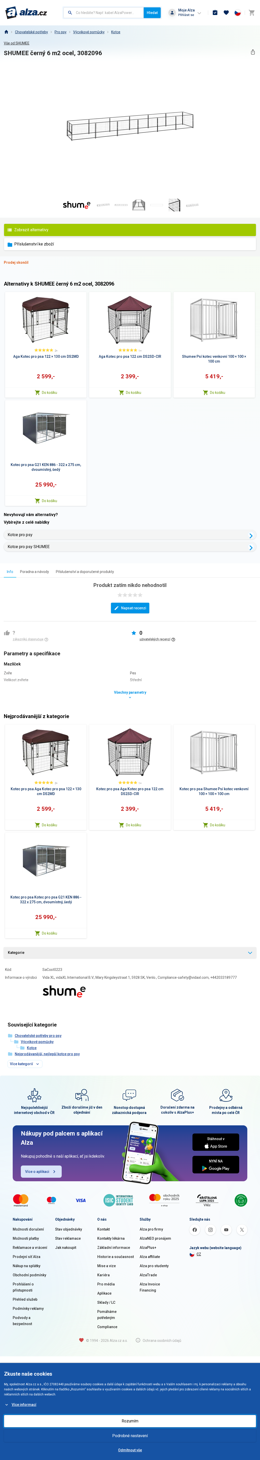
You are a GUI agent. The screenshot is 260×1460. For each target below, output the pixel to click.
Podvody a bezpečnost (22, 1321)
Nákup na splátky (26, 1266)
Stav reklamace (68, 1238)
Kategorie (16, 953)
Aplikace (104, 1293)
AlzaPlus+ (148, 1248)
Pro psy (61, 32)
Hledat (152, 13)
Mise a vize (106, 1266)
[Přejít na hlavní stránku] (26, 12)
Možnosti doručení (28, 1229)
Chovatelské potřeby (31, 32)
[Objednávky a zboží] (215, 13)
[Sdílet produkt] (252, 52)
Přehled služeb (25, 1299)
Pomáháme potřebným (107, 1315)
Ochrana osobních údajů (162, 1341)
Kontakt (103, 1229)
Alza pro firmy (151, 1229)
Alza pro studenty (154, 1266)
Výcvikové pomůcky (89, 32)
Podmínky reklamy (28, 1309)
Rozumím (130, 1421)
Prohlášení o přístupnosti (23, 1287)
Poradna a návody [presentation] (34, 572)
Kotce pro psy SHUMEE (29, 546)
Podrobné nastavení (130, 1435)
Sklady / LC (106, 1302)
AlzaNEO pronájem (155, 1238)
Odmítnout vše (130, 1450)
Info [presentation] (10, 572)
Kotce (115, 32)
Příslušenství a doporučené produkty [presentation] (85, 572)
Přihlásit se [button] (186, 15)
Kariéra (103, 1275)
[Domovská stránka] (6, 32)
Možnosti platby (26, 1238)
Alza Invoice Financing (150, 1287)
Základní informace (113, 1248)
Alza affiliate (150, 1257)
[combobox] (103, 12)
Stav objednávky (68, 1229)
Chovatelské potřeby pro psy (38, 1036)
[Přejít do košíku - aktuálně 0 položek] (252, 13)
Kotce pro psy (20, 534)
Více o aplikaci (37, 1172)
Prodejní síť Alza (26, 1257)
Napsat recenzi (133, 608)
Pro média (106, 1284)
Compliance (107, 1327)
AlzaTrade (148, 1275)
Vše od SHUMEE (16, 43)
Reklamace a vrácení (30, 1248)
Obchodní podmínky (29, 1275)
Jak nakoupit (65, 1248)
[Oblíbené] (226, 13)
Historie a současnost (115, 1257)
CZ (199, 1254)
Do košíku (49, 393)
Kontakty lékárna (111, 1238)
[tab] (10, 572)
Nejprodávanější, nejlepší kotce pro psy (47, 1054)
